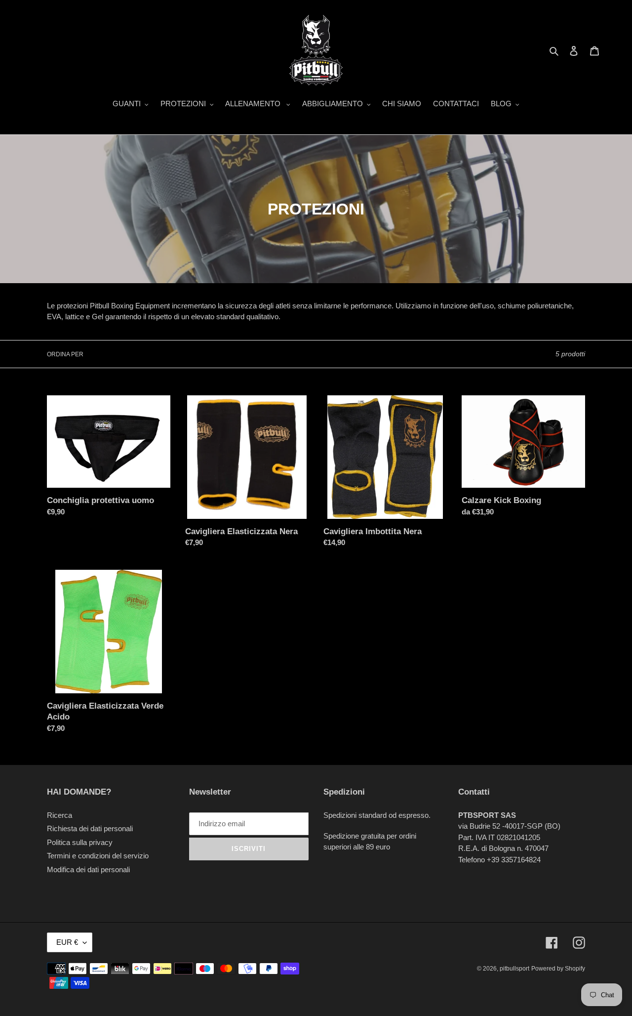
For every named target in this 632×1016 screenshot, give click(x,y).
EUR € (67, 942)
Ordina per (65, 354)
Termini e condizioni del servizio (98, 855)
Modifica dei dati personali (88, 869)
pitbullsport (514, 968)
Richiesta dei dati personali (90, 828)
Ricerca (59, 815)
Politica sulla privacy (80, 842)
